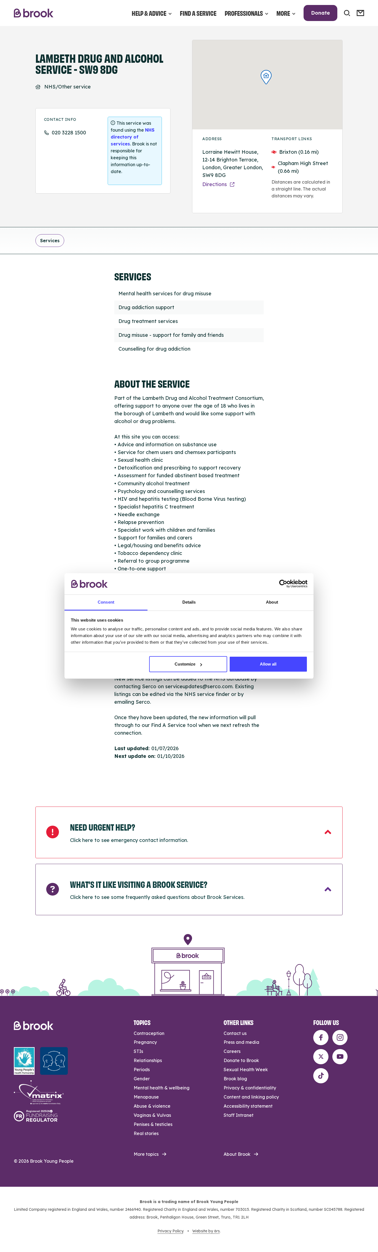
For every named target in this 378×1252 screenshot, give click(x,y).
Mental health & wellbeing (162, 1088)
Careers (232, 1051)
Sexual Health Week (246, 1069)
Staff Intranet (238, 1115)
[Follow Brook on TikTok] (320, 1075)
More (283, 13)
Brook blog (235, 1078)
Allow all (268, 664)
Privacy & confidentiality (250, 1088)
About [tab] (272, 602)
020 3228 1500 (69, 132)
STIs (138, 1051)
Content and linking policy (251, 1097)
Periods (142, 1069)
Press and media (241, 1042)
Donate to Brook (241, 1060)
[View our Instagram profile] (340, 1037)
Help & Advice (149, 13)
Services (49, 240)
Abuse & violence (152, 1106)
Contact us (235, 1033)
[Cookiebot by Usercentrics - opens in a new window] (283, 584)
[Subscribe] (360, 13)
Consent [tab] (106, 602)
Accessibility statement (248, 1106)
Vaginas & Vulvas (152, 1115)
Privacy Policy (170, 1230)
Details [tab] (189, 602)
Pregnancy (145, 1042)
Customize (185, 664)
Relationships (148, 1060)
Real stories (146, 1133)
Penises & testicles (153, 1124)
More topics (146, 1154)
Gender (142, 1078)
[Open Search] (347, 13)
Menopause (146, 1097)
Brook (33, 13)
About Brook (237, 1154)
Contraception (149, 1033)
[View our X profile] (320, 1056)
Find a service (198, 13)
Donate (320, 13)
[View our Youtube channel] (340, 1056)
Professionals (244, 13)
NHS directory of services (132, 137)
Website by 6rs (206, 1230)
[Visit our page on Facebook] (320, 1037)
